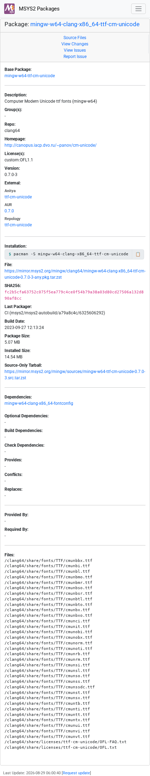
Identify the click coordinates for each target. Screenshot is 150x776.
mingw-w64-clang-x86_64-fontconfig (39, 403)
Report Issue (75, 56)
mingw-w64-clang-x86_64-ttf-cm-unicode (85, 24)
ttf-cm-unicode (18, 197)
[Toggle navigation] (138, 8)
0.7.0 (9, 210)
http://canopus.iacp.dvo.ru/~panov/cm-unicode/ (51, 145)
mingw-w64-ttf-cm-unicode (30, 75)
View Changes (74, 44)
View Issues (75, 50)
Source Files (74, 37)
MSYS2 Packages (38, 9)
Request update (76, 773)
